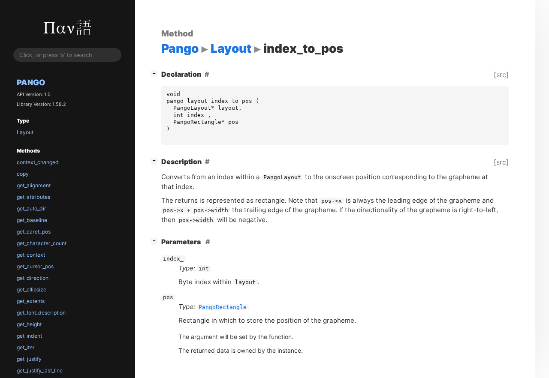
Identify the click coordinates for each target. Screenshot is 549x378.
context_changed (38, 162)
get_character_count (41, 243)
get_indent (29, 336)
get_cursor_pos (35, 266)
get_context (31, 255)
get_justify (29, 359)
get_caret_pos (34, 231)
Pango (31, 82)
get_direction (32, 278)
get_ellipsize (31, 289)
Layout (25, 132)
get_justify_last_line (40, 370)
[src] (501, 74)
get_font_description (41, 312)
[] (156, 73)
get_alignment (34, 185)
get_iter (26, 347)
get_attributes (33, 197)
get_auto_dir (31, 208)
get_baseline (32, 220)
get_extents (31, 301)
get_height (29, 324)
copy (23, 174)
